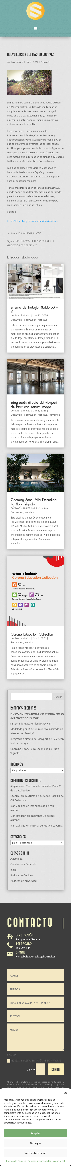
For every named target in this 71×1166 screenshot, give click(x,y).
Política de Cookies (16, 1161)
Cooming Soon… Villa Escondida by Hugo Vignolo (33, 501)
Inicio (13, 869)
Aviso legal (59, 1161)
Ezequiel (15, 796)
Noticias (42, 319)
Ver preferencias (35, 1153)
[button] (65, 1093)
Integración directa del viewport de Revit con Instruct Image (34, 404)
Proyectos (54, 414)
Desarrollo (17, 319)
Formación (45, 61)
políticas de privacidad (49, 1060)
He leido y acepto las (36, 1060)
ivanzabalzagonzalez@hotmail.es (36, 956)
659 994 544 (23, 948)
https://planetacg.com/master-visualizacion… (32, 221)
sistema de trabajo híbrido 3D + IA (34, 309)
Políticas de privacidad (40, 1161)
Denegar (35, 1143)
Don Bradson (18, 815)
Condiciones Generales (23, 864)
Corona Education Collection (32, 633)
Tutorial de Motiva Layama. (46, 825)
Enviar (56, 1069)
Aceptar (35, 1133)
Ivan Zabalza (17, 61)
